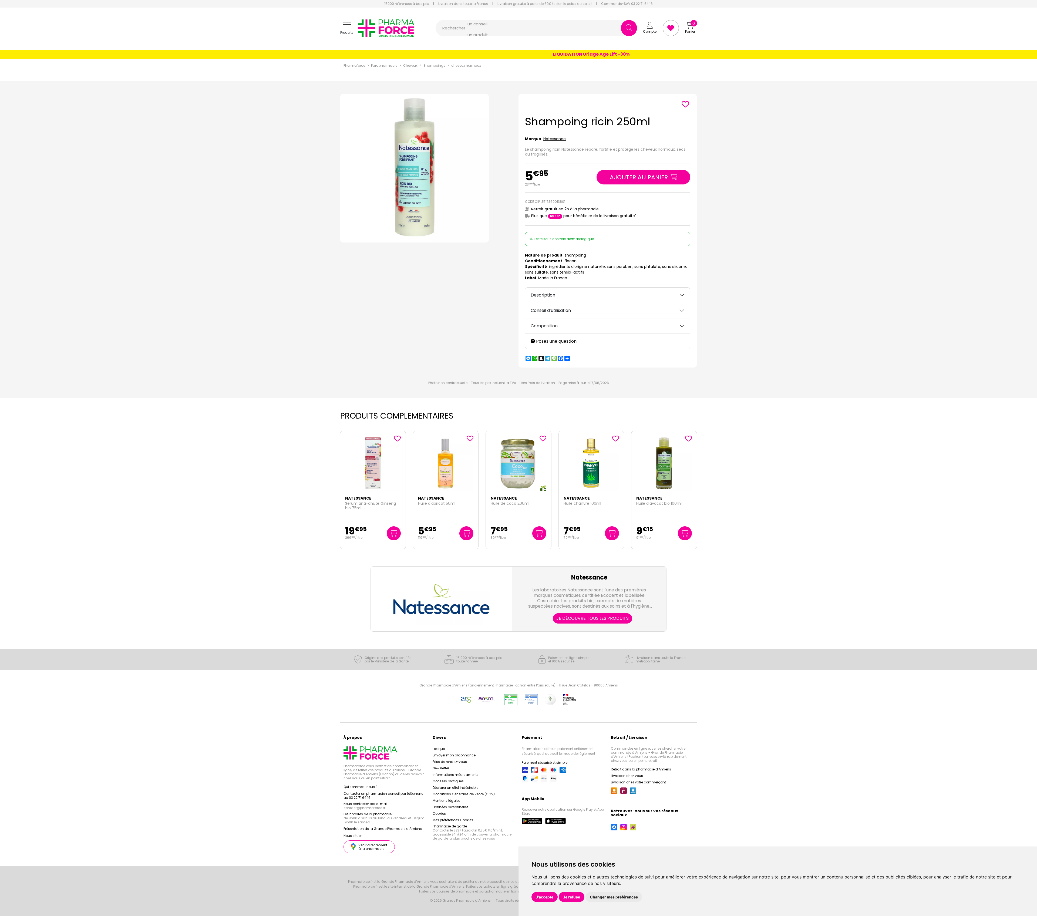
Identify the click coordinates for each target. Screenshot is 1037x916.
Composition (544, 326)
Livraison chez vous (627, 776)
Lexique (439, 749)
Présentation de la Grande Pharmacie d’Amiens (383, 828)
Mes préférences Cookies (453, 820)
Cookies (439, 813)
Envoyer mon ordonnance (454, 755)
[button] (346, 28)
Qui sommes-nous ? (361, 786)
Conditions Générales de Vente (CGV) (464, 794)
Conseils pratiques (448, 781)
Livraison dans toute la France (463, 3)
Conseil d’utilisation (551, 310)
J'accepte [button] (544, 897)
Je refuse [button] (571, 897)
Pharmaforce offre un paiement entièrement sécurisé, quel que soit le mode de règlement (558, 751)
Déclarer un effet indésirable (455, 788)
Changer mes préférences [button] (614, 897)
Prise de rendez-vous (450, 762)
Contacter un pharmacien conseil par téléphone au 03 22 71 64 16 (383, 796)
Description (543, 295)
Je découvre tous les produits (592, 618)
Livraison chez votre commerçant (638, 782)
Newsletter (441, 768)
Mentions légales (446, 801)
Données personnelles (451, 807)
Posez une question (556, 341)
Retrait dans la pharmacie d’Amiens (641, 769)
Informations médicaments (456, 775)
